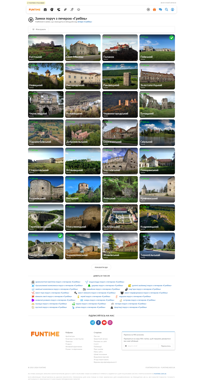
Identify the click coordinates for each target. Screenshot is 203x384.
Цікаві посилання (100, 354)
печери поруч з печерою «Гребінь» (130, 303)
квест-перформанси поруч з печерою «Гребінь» (146, 293)
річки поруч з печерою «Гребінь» (90, 307)
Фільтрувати (40, 29)
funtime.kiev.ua (168, 367)
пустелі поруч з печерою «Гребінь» (51, 307)
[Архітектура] (45, 9)
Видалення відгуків (101, 357)
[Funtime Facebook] (99, 322)
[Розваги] (65, 9)
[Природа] (59, 9)
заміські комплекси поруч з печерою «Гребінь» (56, 289)
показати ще (101, 267)
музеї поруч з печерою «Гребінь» (95, 296)
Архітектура (70, 336)
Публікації (98, 347)
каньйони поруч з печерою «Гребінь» (103, 289)
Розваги (69, 344)
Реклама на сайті (100, 341)
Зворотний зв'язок (168, 3)
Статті (96, 344)
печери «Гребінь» (85, 21)
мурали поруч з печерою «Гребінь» (135, 296)
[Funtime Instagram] (110, 322)
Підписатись (166, 346)
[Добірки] (154, 9)
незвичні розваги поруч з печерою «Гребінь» (55, 300)
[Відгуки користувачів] (160, 9)
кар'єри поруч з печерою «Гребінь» (145, 289)
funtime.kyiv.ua (153, 367)
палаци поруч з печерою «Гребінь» (51, 303)
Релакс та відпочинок (74, 349)
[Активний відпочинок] (72, 9)
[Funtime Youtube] (105, 322)
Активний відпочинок (74, 347)
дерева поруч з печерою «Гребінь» (107, 285)
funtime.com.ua (160, 374)
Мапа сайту (98, 352)
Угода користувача (101, 359)
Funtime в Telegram (36, 3)
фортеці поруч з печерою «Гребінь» (130, 307)
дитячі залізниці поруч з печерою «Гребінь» (151, 285)
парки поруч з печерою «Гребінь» (91, 303)
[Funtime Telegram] (93, 322)
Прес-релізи (98, 349)
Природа (69, 341)
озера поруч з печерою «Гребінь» (99, 300)
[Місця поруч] (148, 9)
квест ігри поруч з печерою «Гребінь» (52, 293)
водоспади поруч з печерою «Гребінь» (106, 282)
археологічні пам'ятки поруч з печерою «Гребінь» (57, 282)
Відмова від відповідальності (105, 362)
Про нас (97, 336)
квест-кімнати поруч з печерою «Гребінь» (96, 293)
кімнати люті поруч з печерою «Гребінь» (53, 296)
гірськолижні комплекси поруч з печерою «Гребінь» (59, 285)
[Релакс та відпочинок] (79, 9)
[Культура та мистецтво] (52, 9)
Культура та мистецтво (75, 339)
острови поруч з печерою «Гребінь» (139, 300)
